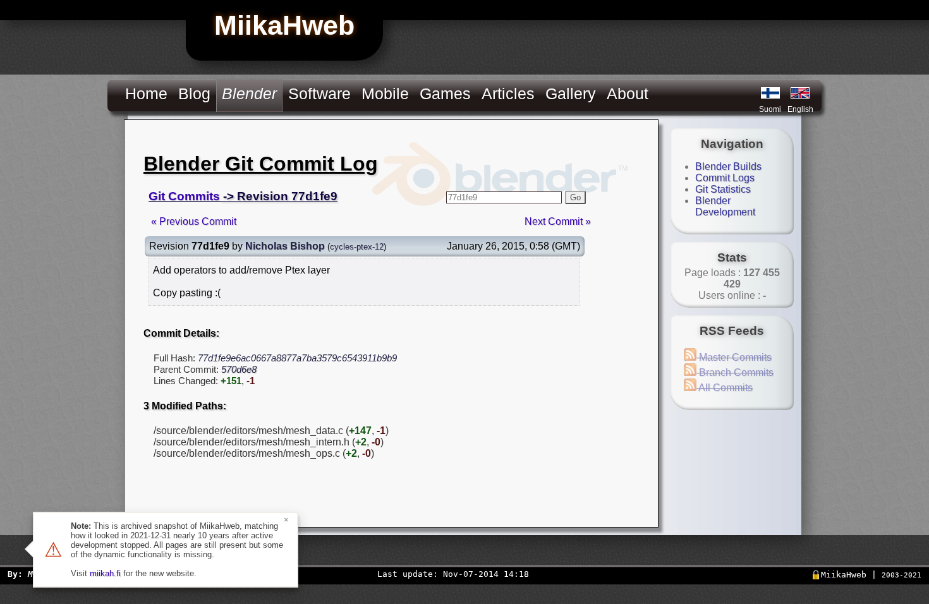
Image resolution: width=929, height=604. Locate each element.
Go (575, 197)
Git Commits (184, 196)
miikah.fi (105, 573)
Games (445, 93)
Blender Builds (728, 166)
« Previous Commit (193, 221)
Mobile (385, 93)
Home (146, 93)
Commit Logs (725, 177)
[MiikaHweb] (800, 93)
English (800, 109)
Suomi (770, 109)
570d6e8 (239, 369)
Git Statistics (723, 189)
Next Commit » (558, 221)
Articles (508, 93)
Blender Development (725, 206)
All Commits (724, 387)
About (627, 93)
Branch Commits (735, 372)
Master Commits (734, 357)
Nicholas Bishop (285, 246)
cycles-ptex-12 (357, 246)
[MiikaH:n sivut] (770, 93)
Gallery (570, 93)
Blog (194, 93)
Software (319, 93)
